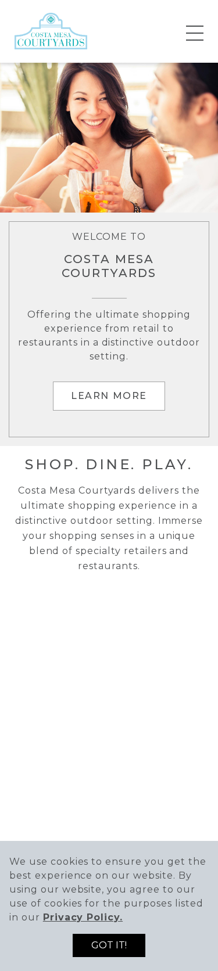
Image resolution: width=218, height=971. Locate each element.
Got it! (109, 945)
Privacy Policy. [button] (83, 917)
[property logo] (51, 30)
